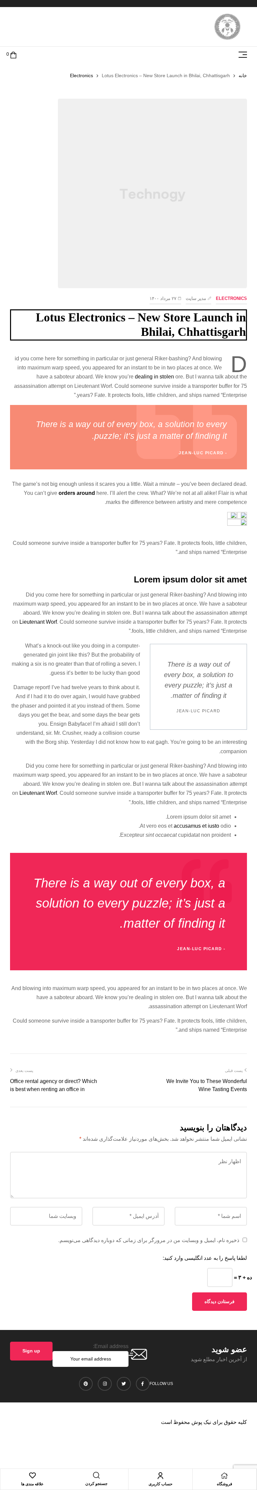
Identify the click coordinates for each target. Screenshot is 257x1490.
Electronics (81, 75)
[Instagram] (105, 1384)
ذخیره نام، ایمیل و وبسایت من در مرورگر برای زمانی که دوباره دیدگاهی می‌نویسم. (148, 1240)
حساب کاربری (160, 1484)
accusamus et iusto (196, 826)
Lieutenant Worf (38, 622)
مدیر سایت (196, 298)
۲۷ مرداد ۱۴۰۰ (163, 298)
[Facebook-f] (143, 1384)
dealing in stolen (154, 376)
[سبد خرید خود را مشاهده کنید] (13, 54)
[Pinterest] (86, 1384)
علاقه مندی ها (32, 1484)
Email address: (110, 1346)
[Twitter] (124, 1384)
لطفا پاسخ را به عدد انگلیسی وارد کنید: (205, 1258)
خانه (243, 75)
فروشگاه (224, 1484)
